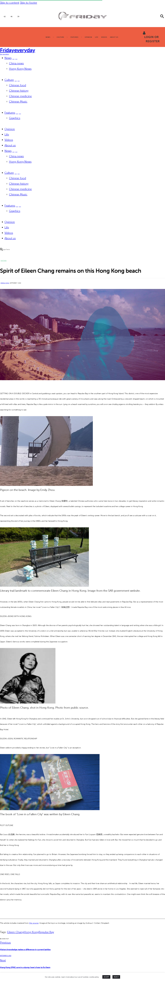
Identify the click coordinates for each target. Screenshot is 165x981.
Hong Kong (31, 932)
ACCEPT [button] (106, 977)
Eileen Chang (15, 932)
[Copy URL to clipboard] (29, 939)
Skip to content (9, 2)
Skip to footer (28, 2)
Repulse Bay (46, 932)
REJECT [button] (116, 977)
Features (4, 260)
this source (33, 923)
